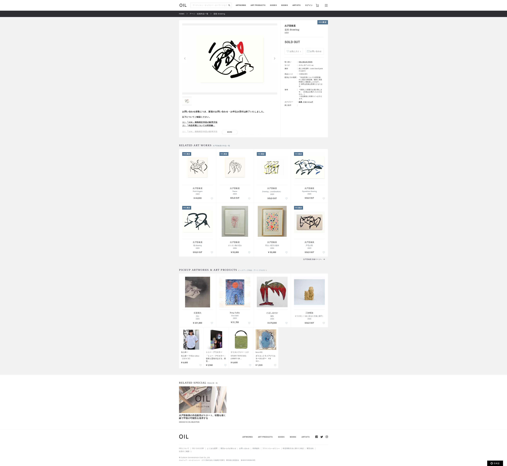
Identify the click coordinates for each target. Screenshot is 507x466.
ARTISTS (296, 5)
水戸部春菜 (290, 26)
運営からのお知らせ (228, 448)
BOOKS (284, 5)
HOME (181, 14)
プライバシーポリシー (271, 448)
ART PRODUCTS (258, 5)
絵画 (300, 102)
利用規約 (256, 448)
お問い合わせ (244, 448)
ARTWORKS (241, 5)
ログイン (309, 5)
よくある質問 (212, 448)
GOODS (273, 5)
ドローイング (308, 102)
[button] (274, 58)
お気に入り (295, 51)
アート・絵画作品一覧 (199, 14)
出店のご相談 (184, 451)
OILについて (184, 448)
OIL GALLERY (198, 448)
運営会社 (310, 448)
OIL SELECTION (305, 62)
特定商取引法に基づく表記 (293, 448)
